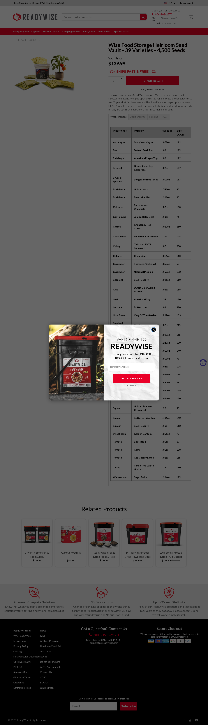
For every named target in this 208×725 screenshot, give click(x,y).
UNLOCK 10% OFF (131, 378)
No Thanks (131, 386)
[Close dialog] (154, 329)
